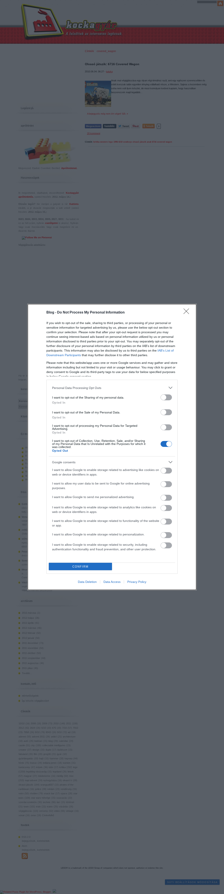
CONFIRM (80, 566)
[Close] (188, 312)
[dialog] (112, 447)
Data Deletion (87, 582)
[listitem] (112, 387)
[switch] (166, 397)
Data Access (112, 582)
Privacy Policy (136, 582)
